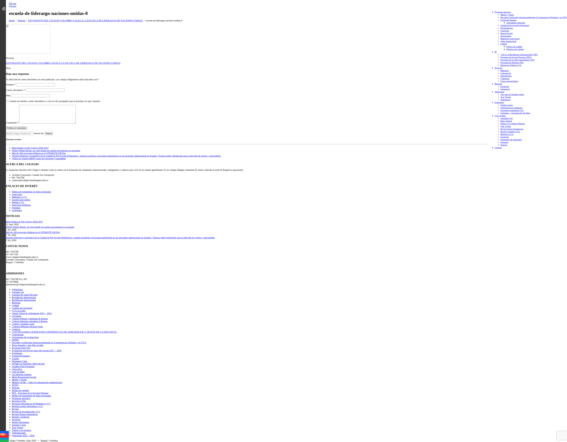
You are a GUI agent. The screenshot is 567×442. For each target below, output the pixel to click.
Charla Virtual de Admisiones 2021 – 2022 (32, 313)
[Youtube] (4, 436)
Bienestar (498, 84)
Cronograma (17, 334)
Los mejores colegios (21, 374)
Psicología (504, 86)
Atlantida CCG (506, 118)
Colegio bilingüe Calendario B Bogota (30, 318)
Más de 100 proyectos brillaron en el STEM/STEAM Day (39, 153)
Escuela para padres (21, 199)
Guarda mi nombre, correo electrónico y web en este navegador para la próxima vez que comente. (54, 101)
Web (8, 95)
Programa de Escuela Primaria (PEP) (516, 57)
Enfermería (505, 89)
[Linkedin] (4, 439)
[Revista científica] (3, 15)
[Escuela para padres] (3, 13)
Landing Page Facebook (23, 366)
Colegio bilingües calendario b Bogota (30, 321)
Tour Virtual (505, 97)
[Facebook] (4, 432)
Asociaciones (505, 36)
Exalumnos (499, 102)
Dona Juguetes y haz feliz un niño (27, 345)
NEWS (15, 385)
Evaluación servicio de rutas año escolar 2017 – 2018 (36, 350)
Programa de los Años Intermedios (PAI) (517, 60)
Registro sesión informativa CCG (27, 406)
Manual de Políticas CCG (511, 65)
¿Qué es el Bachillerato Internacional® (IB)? (519, 55)
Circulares (504, 137)
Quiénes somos (506, 105)
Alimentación (506, 76)
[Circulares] (3, 3)
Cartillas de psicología (22, 308)
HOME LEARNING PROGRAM (28, 364)
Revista (15, 409)
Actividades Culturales (515, 23)
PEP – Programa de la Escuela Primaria (30, 393)
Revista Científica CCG (510, 132)
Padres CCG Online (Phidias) (512, 124)
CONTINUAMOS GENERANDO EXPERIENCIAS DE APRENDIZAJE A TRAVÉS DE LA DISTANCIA (65, 332)
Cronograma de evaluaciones (25, 337)
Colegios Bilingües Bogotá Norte (27, 326)
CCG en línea (500, 116)
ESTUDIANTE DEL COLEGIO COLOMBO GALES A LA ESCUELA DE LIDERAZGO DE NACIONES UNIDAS (63, 63)
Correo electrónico (15, 90)
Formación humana (508, 20)
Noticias (503, 145)
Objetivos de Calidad (515, 49)
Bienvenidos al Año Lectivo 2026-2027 (30, 148)
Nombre (10, 84)
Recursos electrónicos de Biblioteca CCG (31, 403)
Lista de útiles (18, 372)
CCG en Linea (19, 310)
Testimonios (505, 100)
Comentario (12, 122)
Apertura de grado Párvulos (25, 295)
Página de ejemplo (20, 390)
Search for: (39, 133)
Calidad (503, 44)
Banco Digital (506, 121)
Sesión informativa (20, 422)
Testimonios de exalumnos (511, 108)
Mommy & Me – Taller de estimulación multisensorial (37, 382)
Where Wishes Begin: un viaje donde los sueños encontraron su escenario (46, 150)
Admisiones (499, 92)
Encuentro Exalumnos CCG (512, 110)
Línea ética (17, 194)
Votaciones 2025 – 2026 (23, 435)
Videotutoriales (19, 433)
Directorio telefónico (21, 205)
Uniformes (17, 210)
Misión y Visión (507, 15)
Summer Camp (19, 425)
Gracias (15, 358)
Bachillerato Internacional (24, 297)
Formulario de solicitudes (511, 140)
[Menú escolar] (3, 12)
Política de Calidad (514, 47)
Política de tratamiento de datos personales (31, 192)
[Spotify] (4, 441)
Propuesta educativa (503, 12)
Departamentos (506, 28)
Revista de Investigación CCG (26, 411)
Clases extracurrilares (509, 81)
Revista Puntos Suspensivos (511, 129)
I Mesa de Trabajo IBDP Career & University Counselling (39, 158)
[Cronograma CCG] (3, 2)
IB (496, 52)
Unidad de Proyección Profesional (514, 25)
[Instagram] (4, 434)
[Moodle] (3, 5)
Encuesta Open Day (21, 348)
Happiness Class (19, 361)
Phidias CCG (18, 202)
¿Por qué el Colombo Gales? (512, 94)
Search (49, 133)
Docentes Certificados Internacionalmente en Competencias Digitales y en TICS (533, 17)
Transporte (504, 78)
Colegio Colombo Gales (23, 324)
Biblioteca (504, 71)
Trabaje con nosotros (21, 430)
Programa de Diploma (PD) (512, 63)
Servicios (498, 68)
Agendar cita (18, 292)
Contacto (498, 148)
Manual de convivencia (510, 39)
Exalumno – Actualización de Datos (515, 113)
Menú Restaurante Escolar (24, 377)
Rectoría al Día (19, 401)
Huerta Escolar (506, 33)
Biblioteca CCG (507, 134)
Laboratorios (505, 73)
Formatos (504, 142)
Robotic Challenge (20, 417)
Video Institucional (508, 41)
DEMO (15, 340)
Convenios (504, 31)
